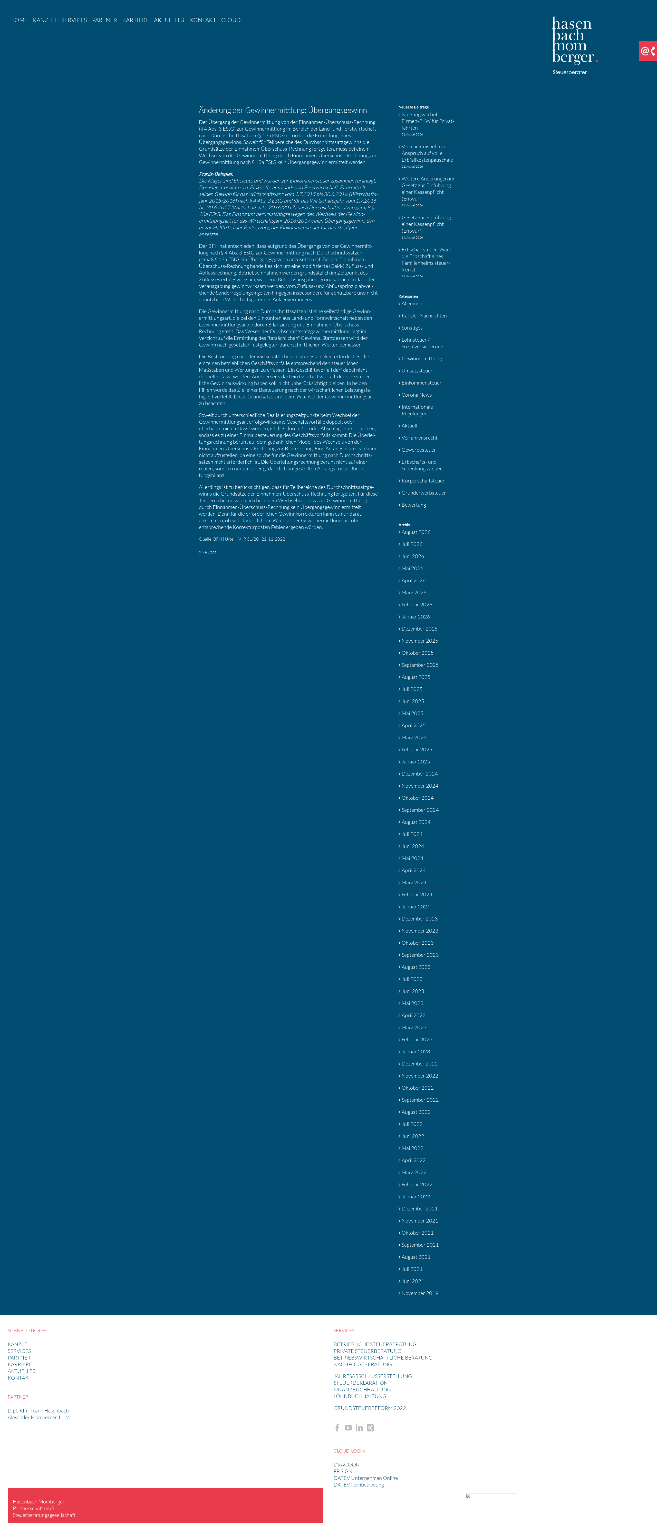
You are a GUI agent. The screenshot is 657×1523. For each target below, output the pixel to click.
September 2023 (420, 955)
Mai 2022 (412, 1148)
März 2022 (414, 1172)
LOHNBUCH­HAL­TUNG (360, 1396)
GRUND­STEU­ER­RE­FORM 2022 (370, 1408)
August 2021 (416, 1257)
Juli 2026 (412, 544)
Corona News (417, 394)
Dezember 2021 (420, 1208)
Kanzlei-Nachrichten (424, 315)
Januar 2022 (416, 1196)
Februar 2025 (417, 749)
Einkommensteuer (422, 382)
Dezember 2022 (420, 1063)
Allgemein (412, 303)
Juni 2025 (413, 701)
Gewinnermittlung (422, 358)
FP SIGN (343, 1471)
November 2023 (420, 930)
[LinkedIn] (359, 1427)
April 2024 (414, 870)
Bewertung (414, 504)
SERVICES (19, 1351)
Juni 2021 (413, 1281)
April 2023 (414, 1015)
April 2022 (414, 1160)
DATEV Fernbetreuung (359, 1484)
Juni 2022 (413, 1136)
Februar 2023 (417, 1039)
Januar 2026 (416, 616)
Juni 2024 (413, 846)
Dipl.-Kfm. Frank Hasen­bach (38, 1410)
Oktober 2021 (418, 1232)
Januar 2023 (416, 1051)
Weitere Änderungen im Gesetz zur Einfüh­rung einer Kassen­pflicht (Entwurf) (428, 188)
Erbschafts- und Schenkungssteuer (422, 465)
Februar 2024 (417, 894)
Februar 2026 (417, 604)
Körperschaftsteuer (423, 480)
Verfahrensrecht (420, 437)
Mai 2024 (412, 858)
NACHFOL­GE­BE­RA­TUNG (363, 1364)
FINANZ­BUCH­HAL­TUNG (362, 1389)
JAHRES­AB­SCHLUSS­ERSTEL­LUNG (373, 1376)
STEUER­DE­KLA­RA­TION (361, 1383)
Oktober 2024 (418, 798)
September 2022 (420, 1100)
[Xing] (370, 1427)
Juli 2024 (412, 834)
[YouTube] (348, 1427)
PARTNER (19, 1357)
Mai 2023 (412, 1003)
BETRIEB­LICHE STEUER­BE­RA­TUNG (375, 1344)
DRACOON (347, 1464)
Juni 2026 (413, 556)
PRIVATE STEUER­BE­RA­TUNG (367, 1351)
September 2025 (420, 665)
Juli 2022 (412, 1124)
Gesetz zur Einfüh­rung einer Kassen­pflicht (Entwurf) (426, 224)
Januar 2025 (416, 761)
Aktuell (409, 425)
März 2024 (414, 882)
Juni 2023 (413, 991)
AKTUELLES (21, 1371)
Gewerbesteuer (419, 449)
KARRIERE (20, 1364)
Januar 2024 (416, 906)
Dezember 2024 (420, 773)
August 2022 (416, 1112)
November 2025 (420, 640)
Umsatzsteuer (417, 370)
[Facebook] (337, 1427)
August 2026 (416, 532)
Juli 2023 (412, 979)
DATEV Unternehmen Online (366, 1478)
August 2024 (416, 822)
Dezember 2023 (420, 918)
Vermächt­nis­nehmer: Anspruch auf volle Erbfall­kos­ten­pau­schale (427, 153)
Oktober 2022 (418, 1087)
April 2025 (414, 725)
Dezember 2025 (420, 628)
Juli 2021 (412, 1269)
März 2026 (414, 592)
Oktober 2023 (418, 943)
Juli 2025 (412, 689)
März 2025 (414, 737)
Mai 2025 (412, 713)
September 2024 (420, 810)
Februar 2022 (417, 1184)
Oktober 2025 (418, 653)
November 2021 (420, 1220)
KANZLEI (18, 1344)
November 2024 (420, 785)
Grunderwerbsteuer (424, 492)
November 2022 (420, 1075)
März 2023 (414, 1027)
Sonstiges (412, 327)
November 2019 (420, 1293)
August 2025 (416, 677)
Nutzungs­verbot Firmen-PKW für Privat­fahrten (428, 121)
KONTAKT (20, 1377)
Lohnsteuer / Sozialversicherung (422, 343)
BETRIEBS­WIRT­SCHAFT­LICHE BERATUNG (383, 1357)
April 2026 (414, 580)
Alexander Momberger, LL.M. (39, 1417)
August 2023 (416, 967)
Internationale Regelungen (417, 410)
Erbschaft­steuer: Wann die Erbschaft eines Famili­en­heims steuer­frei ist (427, 259)
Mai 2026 (412, 568)
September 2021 (420, 1245)
